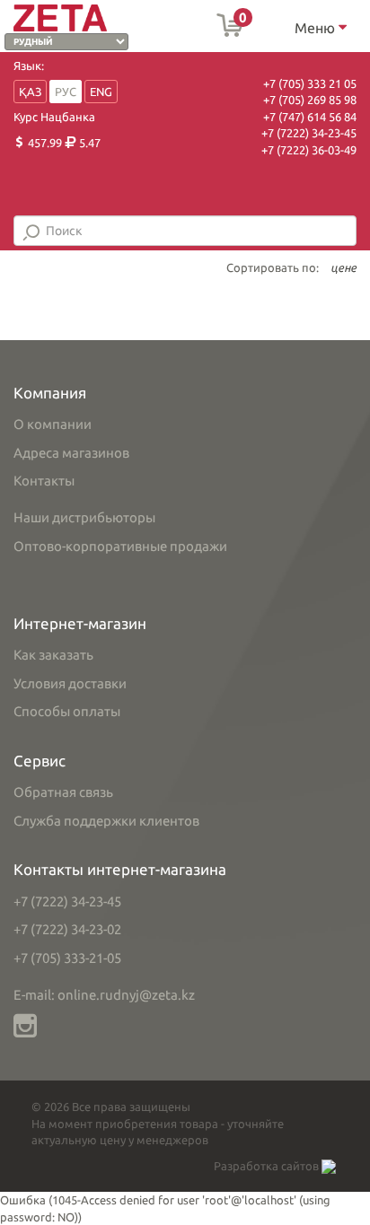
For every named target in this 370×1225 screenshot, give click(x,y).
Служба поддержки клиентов (106, 820)
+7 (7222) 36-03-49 (309, 150)
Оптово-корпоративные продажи (120, 546)
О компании (52, 424)
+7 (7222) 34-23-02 (67, 929)
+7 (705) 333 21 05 (310, 83)
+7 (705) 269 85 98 (310, 99)
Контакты (44, 480)
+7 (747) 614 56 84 (310, 116)
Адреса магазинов (71, 452)
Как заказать (53, 654)
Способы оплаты (66, 711)
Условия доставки (70, 683)
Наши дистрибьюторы (84, 517)
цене (343, 267)
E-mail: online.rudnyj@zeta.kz (104, 994)
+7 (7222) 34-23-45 (309, 133)
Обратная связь (63, 792)
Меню (317, 28)
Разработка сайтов (268, 1165)
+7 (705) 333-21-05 (67, 958)
